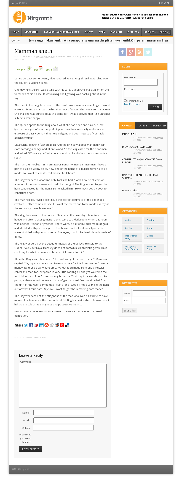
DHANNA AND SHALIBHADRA (137, 146)
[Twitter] (168, 3)
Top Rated (159, 125)
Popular (126, 125)
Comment (25, 361)
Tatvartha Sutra (151, 247)
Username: (130, 77)
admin (29, 56)
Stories (149, 32)
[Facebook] (159, 3)
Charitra (133, 32)
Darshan (116, 32)
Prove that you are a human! (25, 438)
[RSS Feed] (165, 3)
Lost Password (132, 104)
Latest (143, 125)
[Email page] (52, 71)
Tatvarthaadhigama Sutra (61, 32)
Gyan (102, 32)
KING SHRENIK (129, 134)
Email (27, 420)
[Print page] (23, 71)
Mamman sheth (130, 190)
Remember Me (135, 100)
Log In (155, 107)
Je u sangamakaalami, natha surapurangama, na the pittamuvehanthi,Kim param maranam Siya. (98, 40)
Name (26, 412)
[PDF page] (39, 71)
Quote (89, 32)
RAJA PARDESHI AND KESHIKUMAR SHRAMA (140, 176)
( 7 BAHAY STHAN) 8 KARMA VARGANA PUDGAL (142, 161)
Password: (130, 89)
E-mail (127, 300)
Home (15, 32)
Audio (128, 220)
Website (26, 428)
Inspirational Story (68, 56)
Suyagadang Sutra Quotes (131, 247)
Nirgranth (31, 32)
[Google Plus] (162, 3)
